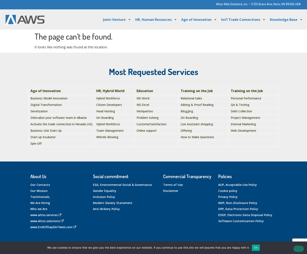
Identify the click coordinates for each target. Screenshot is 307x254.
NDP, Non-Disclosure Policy (237, 203)
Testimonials (39, 197)
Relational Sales (191, 98)
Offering (186, 131)
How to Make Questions (197, 137)
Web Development (243, 131)
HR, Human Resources (153, 19)
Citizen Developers (109, 105)
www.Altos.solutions (45, 221)
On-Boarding (105, 118)
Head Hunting (105, 111)
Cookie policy (227, 191)
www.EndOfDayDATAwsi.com (51, 227)
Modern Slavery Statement (112, 203)
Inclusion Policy (104, 197)
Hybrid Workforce (108, 98)
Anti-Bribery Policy (106, 209)
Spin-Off (36, 143)
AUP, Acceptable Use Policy (237, 185)
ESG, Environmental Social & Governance (122, 185)
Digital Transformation (46, 105)
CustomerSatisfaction (151, 124)
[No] (298, 249)
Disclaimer (170, 191)
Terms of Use (173, 185)
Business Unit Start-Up (46, 131)
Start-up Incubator (43, 137)
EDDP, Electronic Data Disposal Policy (245, 215)
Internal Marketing (243, 124)
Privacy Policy (228, 197)
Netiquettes (145, 111)
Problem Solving (148, 118)
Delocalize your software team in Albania (58, 118)
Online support (147, 131)
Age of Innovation (196, 19)
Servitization (39, 111)
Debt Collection (241, 111)
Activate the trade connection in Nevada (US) (61, 124)
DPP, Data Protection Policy (238, 209)
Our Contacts (40, 185)
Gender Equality (104, 191)
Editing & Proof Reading (197, 105)
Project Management (245, 118)
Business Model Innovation (48, 98)
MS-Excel (143, 105)
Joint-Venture (114, 19)
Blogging (187, 111)
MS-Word (143, 98)
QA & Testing (240, 105)
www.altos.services (44, 215)
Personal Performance (246, 98)
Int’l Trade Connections (240, 19)
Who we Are (38, 209)
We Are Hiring (40, 203)
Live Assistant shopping (197, 124)
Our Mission (39, 191)
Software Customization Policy (241, 221)
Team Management (110, 131)
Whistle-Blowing (107, 137)
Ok (256, 247)
